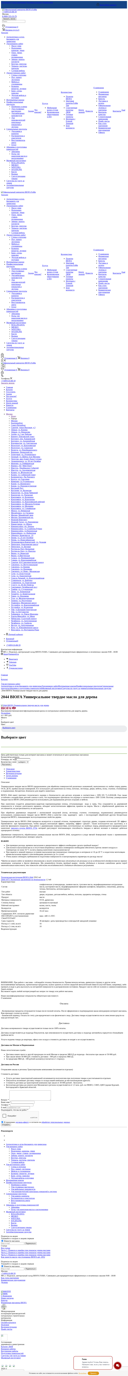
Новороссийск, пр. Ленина (22, 526)
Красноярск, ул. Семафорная (23, 508)
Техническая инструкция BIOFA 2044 (17, 877)
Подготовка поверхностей (12, 1353)
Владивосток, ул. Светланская (24, 443)
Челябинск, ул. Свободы (21, 623)
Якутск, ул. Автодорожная (22, 625)
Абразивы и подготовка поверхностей (25, 688)
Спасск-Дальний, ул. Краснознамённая (27, 578)
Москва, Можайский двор (22, 515)
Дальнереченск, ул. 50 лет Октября (26, 461)
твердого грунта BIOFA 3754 (24, 828)
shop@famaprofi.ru (11, 654)
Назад (13, 416)
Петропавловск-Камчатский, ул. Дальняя (28, 542)
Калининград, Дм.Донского (23, 477)
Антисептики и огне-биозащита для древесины (21, 686)
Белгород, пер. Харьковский (23, 439)
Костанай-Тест (17, 488)
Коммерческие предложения (13, 1280)
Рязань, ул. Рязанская (20, 553)
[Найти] (3, 24)
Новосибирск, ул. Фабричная (23, 533)
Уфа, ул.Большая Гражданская (23, 610)
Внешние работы (8, 1349)
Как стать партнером (10, 1278)
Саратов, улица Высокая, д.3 (23, 427)
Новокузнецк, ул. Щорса (21, 524)
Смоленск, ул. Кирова (20, 567)
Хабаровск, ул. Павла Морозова (24, 614)
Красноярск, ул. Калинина (22, 497)
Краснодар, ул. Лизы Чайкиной (24, 493)
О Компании (6, 1296)
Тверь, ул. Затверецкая (20, 592)
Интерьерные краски (67, 686)
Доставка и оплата (34, 2)
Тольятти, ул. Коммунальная (23, 594)
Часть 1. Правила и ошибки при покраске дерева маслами (25, 1250)
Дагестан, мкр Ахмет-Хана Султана (26, 459)
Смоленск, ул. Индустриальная (24, 565)
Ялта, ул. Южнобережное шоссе (24, 627)
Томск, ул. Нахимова (20, 596)
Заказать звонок (9, 19)
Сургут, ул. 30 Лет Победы (22, 585)
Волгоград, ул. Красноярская (23, 445)
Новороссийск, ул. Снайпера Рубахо (26, 529)
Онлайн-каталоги (8, 1322)
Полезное (5, 1325)
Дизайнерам (47, 2)
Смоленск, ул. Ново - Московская (25, 571)
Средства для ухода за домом (13, 1356)
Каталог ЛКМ (7, 1347)
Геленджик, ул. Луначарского (23, 454)
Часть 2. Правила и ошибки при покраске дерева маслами (25, 1252)
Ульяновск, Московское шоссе (24, 603)
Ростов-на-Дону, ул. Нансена (23, 551)
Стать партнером (18, 2)
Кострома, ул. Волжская (21, 490)
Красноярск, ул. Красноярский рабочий (28, 502)
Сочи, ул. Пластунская (20, 574)
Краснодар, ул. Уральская (22, 495)
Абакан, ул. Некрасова (20, 432)
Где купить (6, 2)
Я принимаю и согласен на (37, 1122)
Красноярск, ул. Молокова (22, 506)
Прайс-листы (6, 1329)
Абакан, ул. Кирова (19, 430)
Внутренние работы (9, 1351)
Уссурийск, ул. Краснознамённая (25, 605)
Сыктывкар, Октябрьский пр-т (24, 587)
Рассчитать (6, 764)
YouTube (12, 665)
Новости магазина (12, 1241)
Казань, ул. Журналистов (21, 472)
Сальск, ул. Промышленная (22, 558)
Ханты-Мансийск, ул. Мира (23, 616)
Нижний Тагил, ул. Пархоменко (24, 522)
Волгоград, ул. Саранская (22, 448)
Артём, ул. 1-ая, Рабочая (21, 434)
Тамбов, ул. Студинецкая (21, 589)
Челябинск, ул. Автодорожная (24, 621)
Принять (93, 1373)
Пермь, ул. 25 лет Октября (22, 538)
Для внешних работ (50, 686)
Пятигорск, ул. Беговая (21, 547)
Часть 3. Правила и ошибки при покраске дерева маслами (25, 1255)
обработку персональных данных (56, 1122)
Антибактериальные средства (98, 688)
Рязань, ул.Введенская (20, 556)
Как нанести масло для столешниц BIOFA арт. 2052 (23, 1257)
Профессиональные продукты (89, 686)
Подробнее (5, 713)
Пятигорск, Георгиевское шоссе (24, 544)
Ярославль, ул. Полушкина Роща (25, 630)
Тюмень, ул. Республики (21, 601)
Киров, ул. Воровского (20, 484)
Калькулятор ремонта (10, 757)
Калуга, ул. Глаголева (20, 479)
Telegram (12, 662)
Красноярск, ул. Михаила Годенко (25, 504)
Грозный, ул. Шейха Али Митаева (25, 457)
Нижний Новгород (19, 520)
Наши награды (7, 1298)
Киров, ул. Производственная (23, 486)
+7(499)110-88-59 (9, 12)
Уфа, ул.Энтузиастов (20, 612)
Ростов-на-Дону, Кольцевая (22, 549)
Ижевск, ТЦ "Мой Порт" (21, 466)
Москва (14, 421)
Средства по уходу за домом (74, 688)
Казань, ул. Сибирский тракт (23, 475)
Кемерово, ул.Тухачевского (22, 481)
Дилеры (4, 1282)
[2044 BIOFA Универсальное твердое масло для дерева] (25, 705)
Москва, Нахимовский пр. (22, 517)
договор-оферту (22, 1122)
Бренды (4, 1300)
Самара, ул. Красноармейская (23, 560)
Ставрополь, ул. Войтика (21, 580)
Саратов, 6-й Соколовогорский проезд (27, 562)
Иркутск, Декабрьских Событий (25, 468)
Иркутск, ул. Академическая (23, 470)
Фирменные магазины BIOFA (14, 1303)
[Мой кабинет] (2, 355)
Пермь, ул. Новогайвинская (23, 540)
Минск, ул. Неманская (20, 511)
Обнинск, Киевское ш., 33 (22, 535)
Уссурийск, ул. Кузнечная (22, 607)
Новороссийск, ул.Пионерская (24, 531)
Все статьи (5, 1248)
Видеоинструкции (9, 1327)
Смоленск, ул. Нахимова (21, 569)
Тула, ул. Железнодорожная (22, 598)
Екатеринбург (17, 423)
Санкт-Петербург (18, 425)
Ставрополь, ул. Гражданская (23, 583)
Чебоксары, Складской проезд (24, 619)
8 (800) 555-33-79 (9, 16)
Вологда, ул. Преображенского (24, 450)
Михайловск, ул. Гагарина (22, 513)
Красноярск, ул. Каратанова (23, 499)
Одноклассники (16, 668)
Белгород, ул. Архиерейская (23, 441)
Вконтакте (13, 659)
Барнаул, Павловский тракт (22, 436)
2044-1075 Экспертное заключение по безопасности (23, 879)
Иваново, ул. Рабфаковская (22, 463)
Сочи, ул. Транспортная (21, 576)
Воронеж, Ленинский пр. (22, 452)
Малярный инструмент (52, 688)
